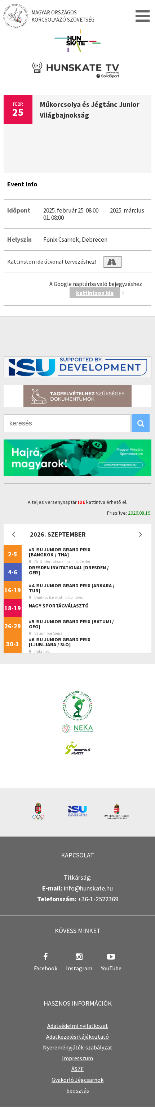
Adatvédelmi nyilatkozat (77, 1025)
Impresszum (77, 1058)
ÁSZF (77, 1068)
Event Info (22, 184)
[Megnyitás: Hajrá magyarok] (77, 457)
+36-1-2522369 (98, 899)
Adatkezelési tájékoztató (77, 1036)
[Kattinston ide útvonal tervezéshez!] (112, 262)
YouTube (111, 968)
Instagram (79, 968)
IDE (81, 502)
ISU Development (77, 367)
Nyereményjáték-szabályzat (77, 1047)
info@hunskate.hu (88, 888)
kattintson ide (95, 292)
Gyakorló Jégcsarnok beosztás (77, 1085)
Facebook (45, 968)
